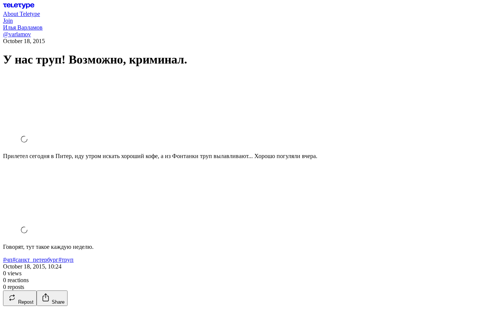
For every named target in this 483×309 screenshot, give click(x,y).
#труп (66, 259)
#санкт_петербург (35, 259)
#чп (7, 259)
